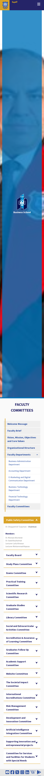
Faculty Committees (18, 506)
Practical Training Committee (15, 583)
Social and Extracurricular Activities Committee (20, 627)
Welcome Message (17, 423)
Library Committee (16, 617)
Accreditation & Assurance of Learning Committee (20, 639)
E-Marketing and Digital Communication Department (22, 479)
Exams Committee (16, 572)
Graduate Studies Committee (15, 607)
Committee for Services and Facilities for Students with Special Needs (20, 757)
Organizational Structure (21, 447)
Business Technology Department (18, 488)
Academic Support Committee (16, 663)
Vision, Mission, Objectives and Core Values (21, 439)
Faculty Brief (14, 430)
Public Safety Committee (20, 519)
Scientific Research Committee (16, 595)
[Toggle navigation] (39, 4)
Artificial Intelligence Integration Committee (19, 731)
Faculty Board (13, 555)
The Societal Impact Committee (17, 684)
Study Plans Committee (19, 564)
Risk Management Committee (16, 707)
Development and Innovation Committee (18, 719)
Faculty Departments (19, 454)
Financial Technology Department (18, 498)
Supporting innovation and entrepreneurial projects (20, 743)
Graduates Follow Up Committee (17, 651)
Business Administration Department (20, 463)
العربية (14, 2)
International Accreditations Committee (20, 696)
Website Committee (17, 673)
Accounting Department (19, 470)
